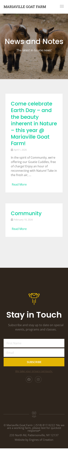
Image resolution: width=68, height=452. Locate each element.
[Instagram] (38, 379)
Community (26, 213)
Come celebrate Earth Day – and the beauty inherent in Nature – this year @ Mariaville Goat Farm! (34, 123)
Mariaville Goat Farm (25, 6)
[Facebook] (29, 379)
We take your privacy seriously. (34, 371)
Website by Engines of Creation (34, 439)
